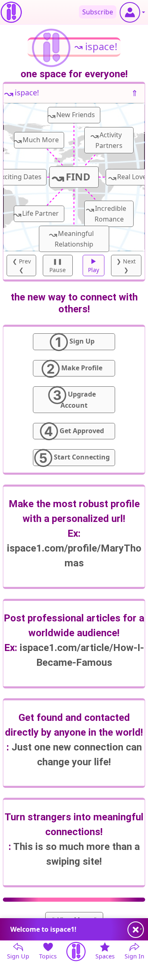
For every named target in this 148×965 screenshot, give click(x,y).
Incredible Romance (106, 213)
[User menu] (132, 12)
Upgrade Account (72, 397)
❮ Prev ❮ (21, 265)
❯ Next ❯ (126, 265)
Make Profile (72, 368)
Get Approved (72, 431)
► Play (93, 265)
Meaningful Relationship (71, 238)
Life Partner (36, 214)
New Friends (71, 115)
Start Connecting (72, 457)
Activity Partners (106, 139)
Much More (36, 140)
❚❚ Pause (57, 265)
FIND (71, 177)
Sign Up (72, 341)
